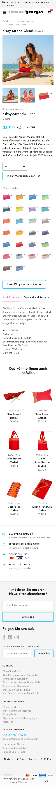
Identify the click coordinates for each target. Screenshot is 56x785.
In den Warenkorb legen (21, 176)
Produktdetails (10, 297)
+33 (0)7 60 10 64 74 (14, 735)
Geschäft (6, 21)
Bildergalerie (9, 714)
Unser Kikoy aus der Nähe (22, 284)
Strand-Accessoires (12, 109)
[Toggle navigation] (4, 12)
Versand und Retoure (36, 297)
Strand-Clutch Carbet (17, 24)
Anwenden (44, 653)
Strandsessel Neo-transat (16, 686)
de (8, 759)
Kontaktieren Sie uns (13, 744)
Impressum (8, 722)
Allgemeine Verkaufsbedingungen (20, 718)
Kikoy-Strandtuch (11, 671)
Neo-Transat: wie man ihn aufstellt (20, 693)
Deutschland (27, 759)
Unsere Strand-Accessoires (16, 711)
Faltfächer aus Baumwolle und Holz (21, 682)
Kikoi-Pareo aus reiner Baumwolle (20, 675)
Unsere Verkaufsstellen (14, 748)
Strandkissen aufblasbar (15, 678)
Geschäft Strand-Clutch (26, 21)
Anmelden (28, 617)
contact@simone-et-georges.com (20, 739)
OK (46, 780)
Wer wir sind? (9, 707)
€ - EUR (31, 127)
